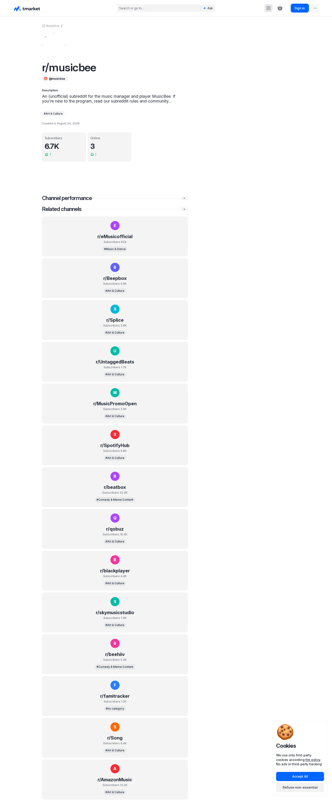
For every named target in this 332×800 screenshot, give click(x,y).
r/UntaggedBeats (115, 362)
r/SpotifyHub (115, 445)
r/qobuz (115, 529)
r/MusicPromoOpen (115, 403)
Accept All (300, 776)
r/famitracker (115, 696)
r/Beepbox (115, 278)
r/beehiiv (115, 654)
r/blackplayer (115, 571)
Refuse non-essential (300, 787)
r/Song (115, 738)
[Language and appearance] (315, 8)
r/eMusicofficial (115, 236)
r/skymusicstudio (115, 612)
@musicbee (57, 78)
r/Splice (115, 320)
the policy (312, 760)
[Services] (268, 8)
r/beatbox (115, 487)
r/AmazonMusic (115, 779)
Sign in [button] (300, 8)
